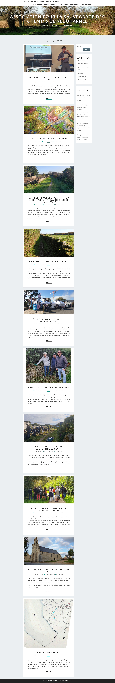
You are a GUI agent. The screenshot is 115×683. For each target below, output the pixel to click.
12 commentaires (59, 204)
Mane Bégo (46, 4)
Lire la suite (49, 98)
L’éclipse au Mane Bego (83, 60)
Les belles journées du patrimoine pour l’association (48, 509)
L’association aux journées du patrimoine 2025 (49, 320)
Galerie (65, 4)
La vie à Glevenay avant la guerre (48, 138)
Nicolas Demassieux (48, 81)
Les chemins (52, 4)
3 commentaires (60, 512)
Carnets (34, 4)
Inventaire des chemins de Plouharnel (49, 261)
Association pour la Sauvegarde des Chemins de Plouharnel (42, 1)
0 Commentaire (58, 81)
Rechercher (79, 46)
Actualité (60, 4)
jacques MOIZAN (80, 134)
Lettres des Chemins (74, 4)
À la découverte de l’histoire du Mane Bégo (48, 570)
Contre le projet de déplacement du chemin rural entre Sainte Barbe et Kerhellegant (49, 200)
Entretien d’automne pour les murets (48, 387)
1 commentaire (59, 654)
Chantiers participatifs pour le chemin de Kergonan (48, 448)
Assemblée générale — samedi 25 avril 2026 (48, 78)
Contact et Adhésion (85, 4)
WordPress (61, 680)
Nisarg (70, 680)
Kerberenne (39, 4)
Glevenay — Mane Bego (49, 652)
